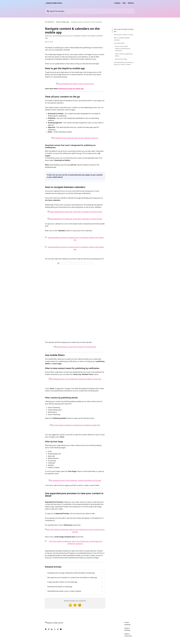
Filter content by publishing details (123, 55)
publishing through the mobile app (71, 89)
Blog (124, 3)
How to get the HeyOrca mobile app (123, 30)
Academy (117, 3)
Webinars (131, 3)
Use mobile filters (119, 43)
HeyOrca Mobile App (62, 22)
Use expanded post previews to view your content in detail (124, 63)
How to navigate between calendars (122, 39)
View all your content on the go (123, 34)
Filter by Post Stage (121, 59)
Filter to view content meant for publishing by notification (122, 48)
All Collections (49, 22)
